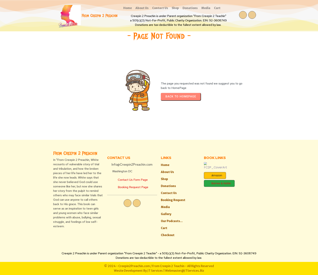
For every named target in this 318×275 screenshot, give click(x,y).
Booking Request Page (133, 187)
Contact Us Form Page (133, 180)
